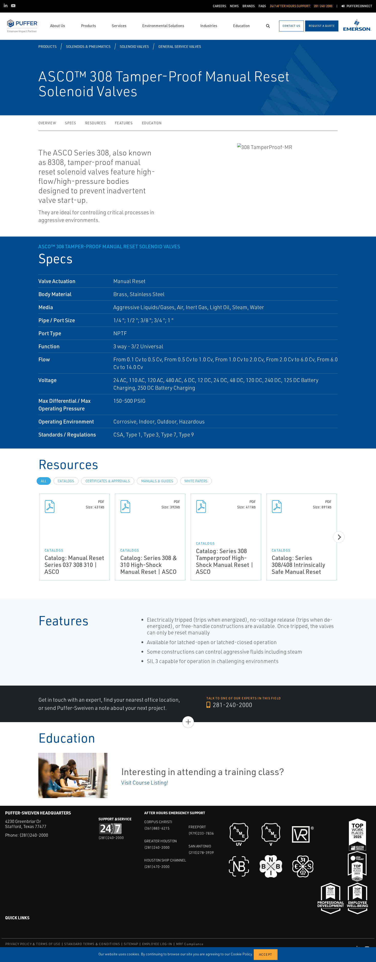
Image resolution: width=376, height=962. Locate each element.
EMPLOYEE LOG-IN (157, 944)
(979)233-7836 (201, 833)
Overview (47, 123)
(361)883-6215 (157, 828)
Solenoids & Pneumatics (88, 46)
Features (123, 123)
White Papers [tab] (195, 481)
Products (47, 46)
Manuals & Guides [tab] (157, 481)
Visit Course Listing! (144, 782)
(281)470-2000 (157, 866)
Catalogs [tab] (66, 481)
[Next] (339, 537)
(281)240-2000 (33, 835)
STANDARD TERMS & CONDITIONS (92, 944)
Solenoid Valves (134, 46)
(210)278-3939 (201, 852)
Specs (70, 123)
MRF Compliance (190, 944)
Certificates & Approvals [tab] (107, 481)
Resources (95, 123)
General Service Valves (179, 46)
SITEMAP (131, 944)
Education (152, 123)
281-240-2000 (232, 705)
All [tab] (44, 481)
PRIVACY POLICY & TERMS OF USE (32, 944)
